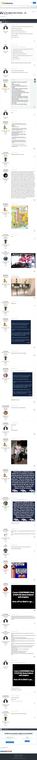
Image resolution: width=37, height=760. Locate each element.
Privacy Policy (16, 755)
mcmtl (5, 631)
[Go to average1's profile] (5, 535)
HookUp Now (27, 6)
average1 (5, 529)
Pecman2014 (5, 614)
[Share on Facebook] (2, 751)
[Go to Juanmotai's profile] (5, 175)
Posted (14, 110)
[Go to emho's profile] (5, 258)
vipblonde (6, 561)
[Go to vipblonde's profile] (5, 567)
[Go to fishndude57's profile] (5, 85)
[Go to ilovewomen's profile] (5, 503)
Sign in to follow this (4, 11)
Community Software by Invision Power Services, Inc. (19, 758)
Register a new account (10, 742)
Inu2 (5, 545)
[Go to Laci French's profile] (5, 159)
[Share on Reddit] (8, 751)
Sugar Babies (22, 6)
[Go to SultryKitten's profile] (5, 429)
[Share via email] (11, 751)
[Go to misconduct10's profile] (5, 701)
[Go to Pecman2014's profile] (5, 621)
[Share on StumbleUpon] (9, 751)
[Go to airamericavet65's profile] (5, 413)
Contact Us (21, 755)
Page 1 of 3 (10, 729)
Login (31, 2)
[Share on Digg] (5, 751)
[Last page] (7, 22)
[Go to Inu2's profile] (5, 551)
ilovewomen (5, 497)
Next (5, 729)
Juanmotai (5, 169)
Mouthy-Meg (5, 368)
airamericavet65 (5, 405)
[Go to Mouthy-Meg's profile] (5, 375)
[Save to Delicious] (6, 751)
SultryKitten (5, 423)
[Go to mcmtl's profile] (5, 638)
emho (5, 251)
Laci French (5, 152)
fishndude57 (5, 79)
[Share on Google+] (3, 751)
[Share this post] (35, 110)
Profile (6, 92)
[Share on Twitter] (0, 751)
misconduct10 (5, 695)
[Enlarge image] (22, 384)
